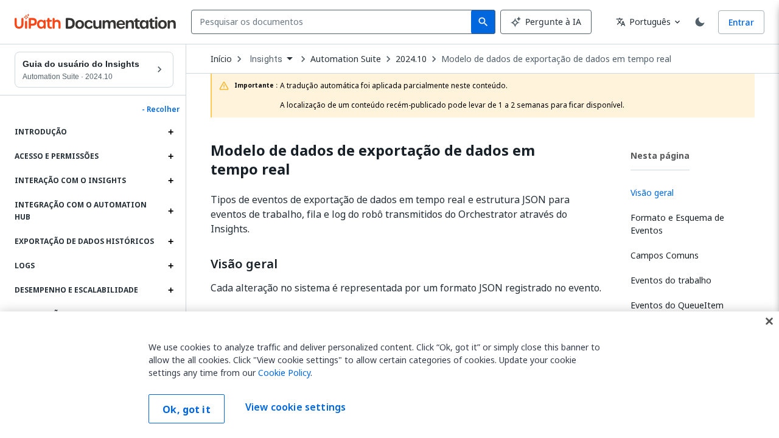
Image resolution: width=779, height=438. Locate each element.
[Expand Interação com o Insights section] (170, 180)
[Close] (769, 321)
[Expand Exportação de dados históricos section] (170, 241)
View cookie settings (295, 407)
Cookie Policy (284, 372)
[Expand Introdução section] (170, 132)
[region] (389, 374)
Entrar (741, 22)
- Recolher (161, 109)
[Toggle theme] (699, 21)
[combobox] (334, 22)
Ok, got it (186, 409)
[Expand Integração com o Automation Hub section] (170, 211)
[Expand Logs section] (170, 265)
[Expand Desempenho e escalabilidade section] (170, 290)
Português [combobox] (643, 21)
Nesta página (660, 155)
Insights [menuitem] (266, 59)
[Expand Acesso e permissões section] (170, 156)
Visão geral (244, 264)
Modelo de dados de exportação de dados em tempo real (556, 59)
